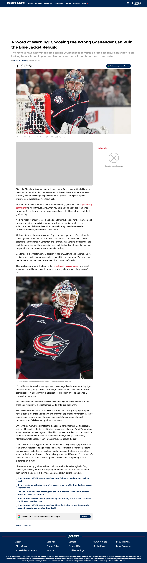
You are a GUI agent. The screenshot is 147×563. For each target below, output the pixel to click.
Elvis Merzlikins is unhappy (66, 266)
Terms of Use (75, 546)
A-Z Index (51, 550)
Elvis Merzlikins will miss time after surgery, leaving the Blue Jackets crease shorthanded (55, 486)
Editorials (27, 525)
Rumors (38, 3)
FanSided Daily (123, 542)
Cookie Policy (99, 546)
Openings (51, 542)
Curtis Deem (20, 60)
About (18, 542)
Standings (59, 3)
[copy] (30, 65)
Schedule (48, 3)
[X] (128, 3)
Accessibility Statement (26, 550)
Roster (68, 3)
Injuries (76, 3)
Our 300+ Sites (100, 542)
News (30, 3)
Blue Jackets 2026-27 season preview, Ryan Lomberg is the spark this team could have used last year (54, 499)
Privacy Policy (53, 546)
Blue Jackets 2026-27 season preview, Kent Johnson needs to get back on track (53, 479)
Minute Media (16, 556)
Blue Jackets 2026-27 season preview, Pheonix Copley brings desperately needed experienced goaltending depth (53, 506)
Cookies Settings (76, 550)
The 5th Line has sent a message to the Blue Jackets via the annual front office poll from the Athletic (53, 493)
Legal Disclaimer (124, 546)
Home (18, 525)
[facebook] (132, 3)
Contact (72, 542)
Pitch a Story (21, 546)
